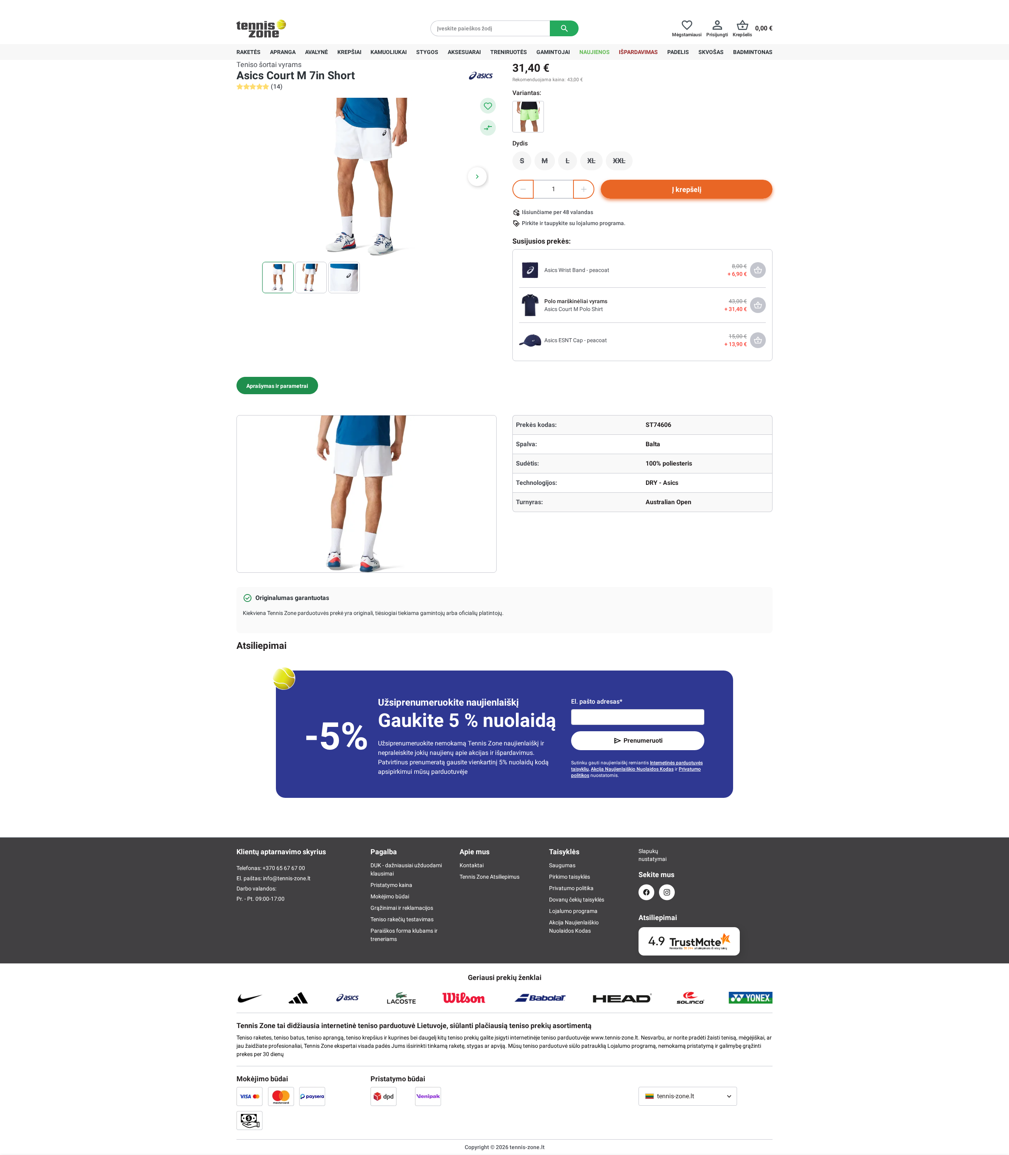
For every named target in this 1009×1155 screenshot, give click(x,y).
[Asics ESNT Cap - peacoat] (530, 340)
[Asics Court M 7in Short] (528, 116)
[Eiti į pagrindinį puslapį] (261, 28)
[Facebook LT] (646, 892)
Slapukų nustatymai (646, 855)
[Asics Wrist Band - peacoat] (530, 269)
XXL (623, 162)
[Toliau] (477, 176)
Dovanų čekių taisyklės (576, 899)
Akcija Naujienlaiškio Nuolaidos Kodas (632, 769)
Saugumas (562, 865)
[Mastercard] (281, 1096)
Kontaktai (472, 865)
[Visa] (249, 1096)
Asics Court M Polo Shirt (573, 309)
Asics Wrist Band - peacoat (576, 270)
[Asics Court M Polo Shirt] (530, 305)
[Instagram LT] (667, 892)
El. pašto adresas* (596, 701)
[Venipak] (428, 1096)
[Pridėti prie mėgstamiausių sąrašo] (488, 106)
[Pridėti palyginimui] (488, 128)
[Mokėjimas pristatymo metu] (249, 1120)
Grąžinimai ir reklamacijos (401, 908)
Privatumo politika (571, 888)
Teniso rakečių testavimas (402, 919)
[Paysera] (312, 1096)
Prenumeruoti (643, 740)
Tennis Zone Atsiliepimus (489, 877)
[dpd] (383, 1096)
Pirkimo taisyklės (569, 877)
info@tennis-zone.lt (287, 878)
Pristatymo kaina (391, 885)
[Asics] (481, 75)
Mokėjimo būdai (389, 896)
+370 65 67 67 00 (295, 6)
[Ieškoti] (564, 28)
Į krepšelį (687, 189)
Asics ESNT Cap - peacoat (575, 340)
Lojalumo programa (573, 911)
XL (595, 162)
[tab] (277, 385)
